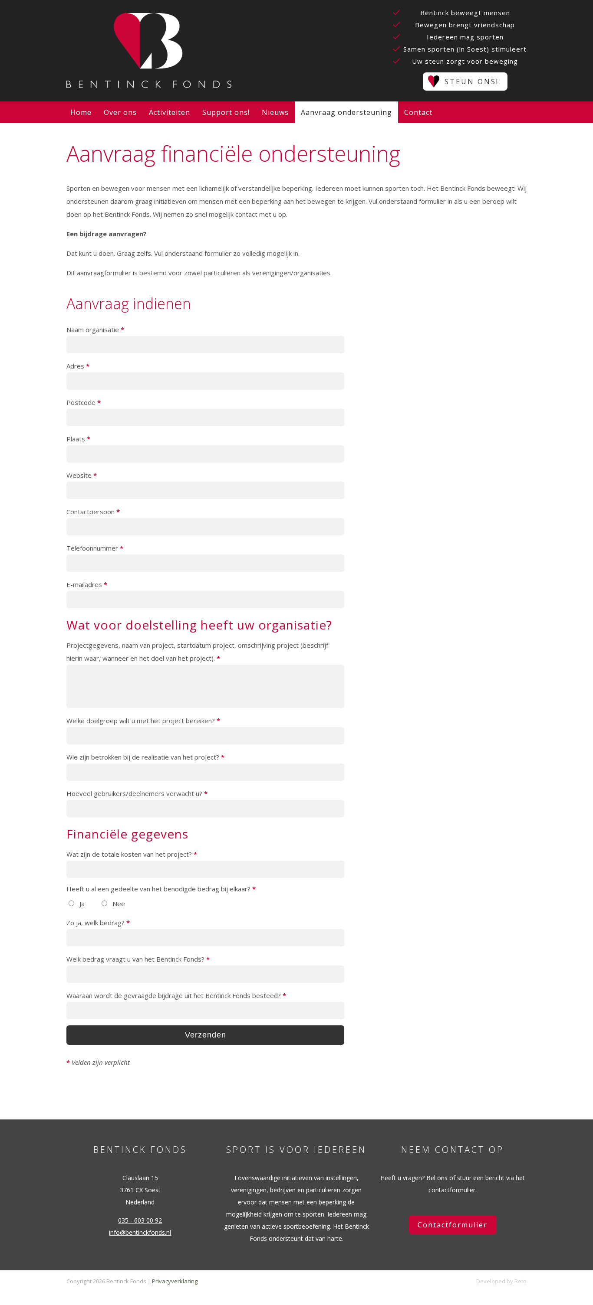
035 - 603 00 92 (140, 1220)
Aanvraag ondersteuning (346, 112)
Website (81, 475)
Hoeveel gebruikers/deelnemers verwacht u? (137, 793)
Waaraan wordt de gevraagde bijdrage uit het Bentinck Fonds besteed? (176, 995)
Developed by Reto (501, 1281)
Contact (418, 112)
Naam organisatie (95, 329)
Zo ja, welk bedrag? (98, 922)
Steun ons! (472, 81)
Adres (77, 366)
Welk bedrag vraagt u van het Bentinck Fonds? (138, 959)
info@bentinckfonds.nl (140, 1232)
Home (81, 112)
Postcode (83, 402)
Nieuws (275, 112)
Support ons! (226, 112)
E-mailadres (86, 584)
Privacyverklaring (175, 1281)
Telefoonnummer (94, 548)
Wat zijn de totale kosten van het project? (131, 854)
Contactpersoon (93, 511)
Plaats (78, 438)
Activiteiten (169, 112)
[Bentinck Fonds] (148, 50)
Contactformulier (453, 1225)
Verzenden (205, 1035)
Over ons (120, 112)
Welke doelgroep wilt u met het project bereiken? (143, 720)
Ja (81, 903)
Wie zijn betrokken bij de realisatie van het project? (145, 757)
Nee (118, 903)
